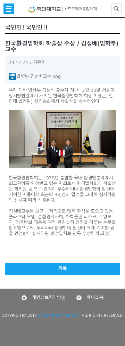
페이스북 (95, 297)
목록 (62, 268)
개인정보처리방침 (48, 297)
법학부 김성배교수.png (38, 76)
